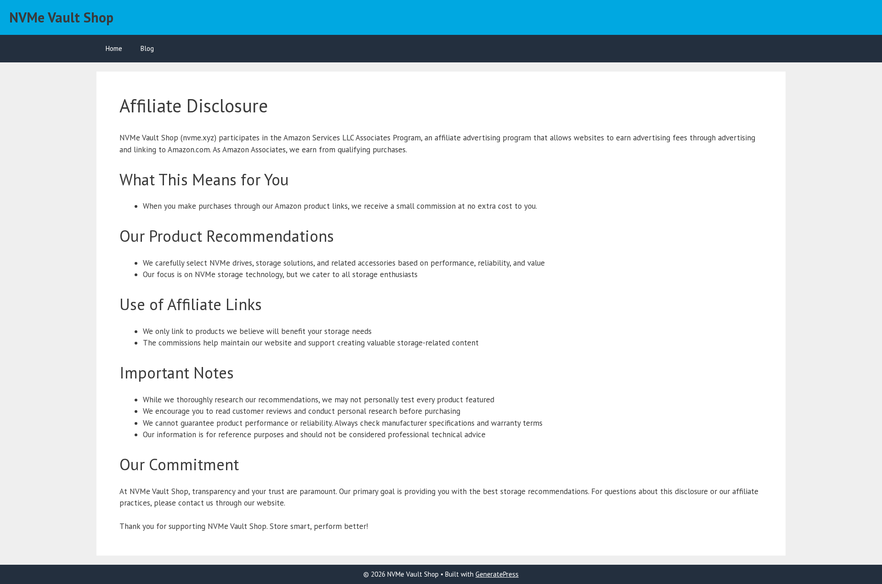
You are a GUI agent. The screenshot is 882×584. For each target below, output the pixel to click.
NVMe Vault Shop (61, 17)
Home (114, 48)
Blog (147, 48)
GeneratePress (497, 574)
